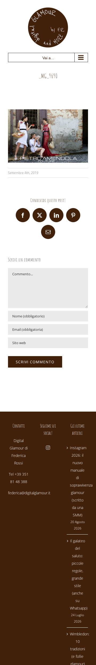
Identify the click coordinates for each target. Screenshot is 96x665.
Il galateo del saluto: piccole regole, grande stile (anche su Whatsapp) (77, 574)
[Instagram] (48, 447)
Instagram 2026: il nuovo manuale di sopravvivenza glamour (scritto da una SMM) (77, 481)
